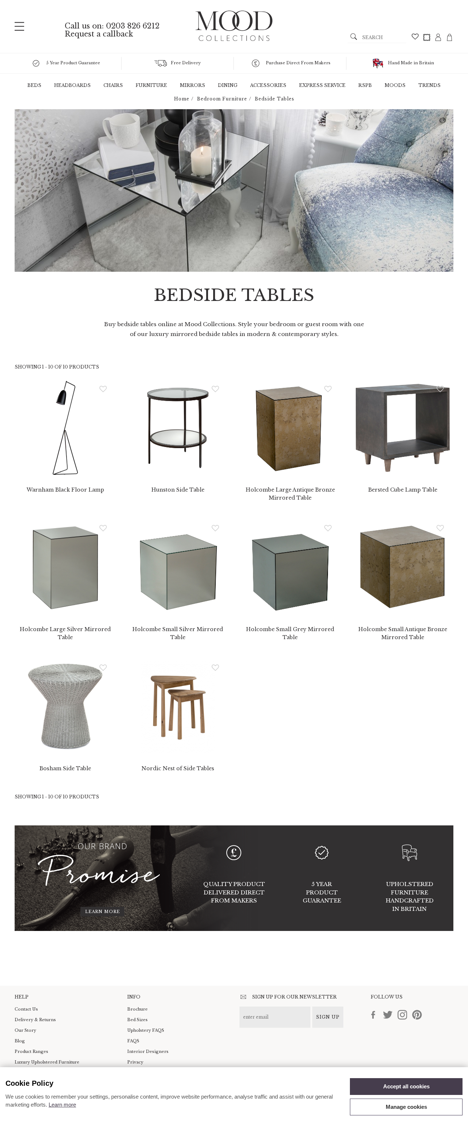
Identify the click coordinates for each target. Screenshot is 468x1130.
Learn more (102, 911)
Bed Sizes (137, 1019)
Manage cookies (406, 1107)
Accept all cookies (406, 1086)
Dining (227, 85)
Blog (20, 1040)
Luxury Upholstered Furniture (47, 1062)
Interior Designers (148, 1051)
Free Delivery (186, 62)
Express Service (322, 85)
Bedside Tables (274, 99)
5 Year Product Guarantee (73, 62)
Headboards (72, 85)
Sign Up (328, 1017)
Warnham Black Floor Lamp (65, 489)
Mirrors (192, 85)
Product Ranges (31, 1051)
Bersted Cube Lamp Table (402, 489)
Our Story (25, 1030)
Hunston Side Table (177, 489)
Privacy (135, 1062)
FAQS (133, 1040)
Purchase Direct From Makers (298, 62)
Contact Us (26, 1009)
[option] (234, 190)
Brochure (137, 1009)
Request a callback (99, 34)
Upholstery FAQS (145, 1030)
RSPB (365, 85)
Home (181, 99)
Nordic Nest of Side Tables (177, 768)
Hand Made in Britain (411, 62)
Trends (429, 85)
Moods (395, 85)
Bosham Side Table (65, 768)
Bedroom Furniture (222, 99)
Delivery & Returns (35, 1019)
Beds (34, 85)
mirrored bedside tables (204, 334)
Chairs (113, 85)
